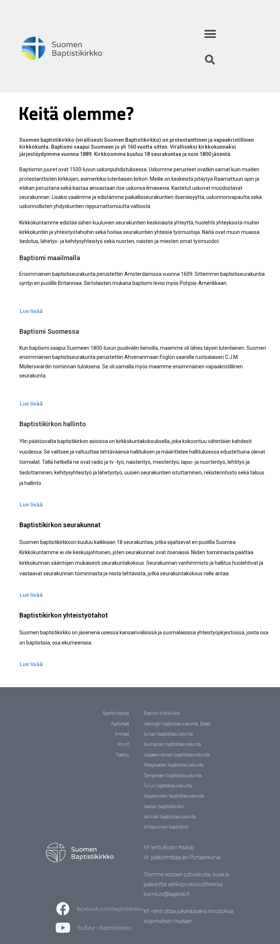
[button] (210, 33)
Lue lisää (31, 310)
